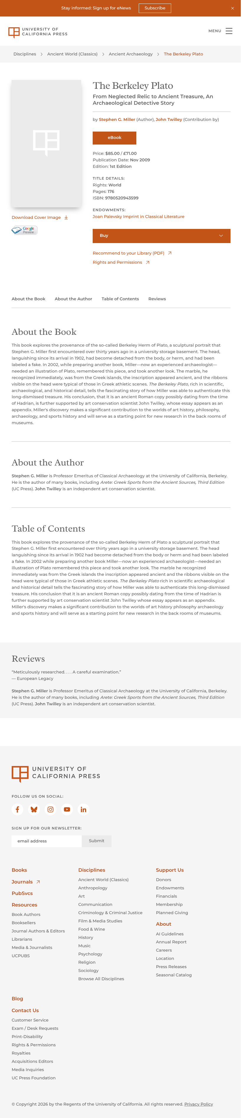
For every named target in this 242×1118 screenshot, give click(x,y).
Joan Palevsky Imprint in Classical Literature (138, 216)
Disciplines (24, 54)
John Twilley (169, 119)
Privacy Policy (198, 1104)
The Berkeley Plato (183, 54)
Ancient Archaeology (131, 54)
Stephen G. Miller (117, 119)
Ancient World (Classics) (72, 54)
